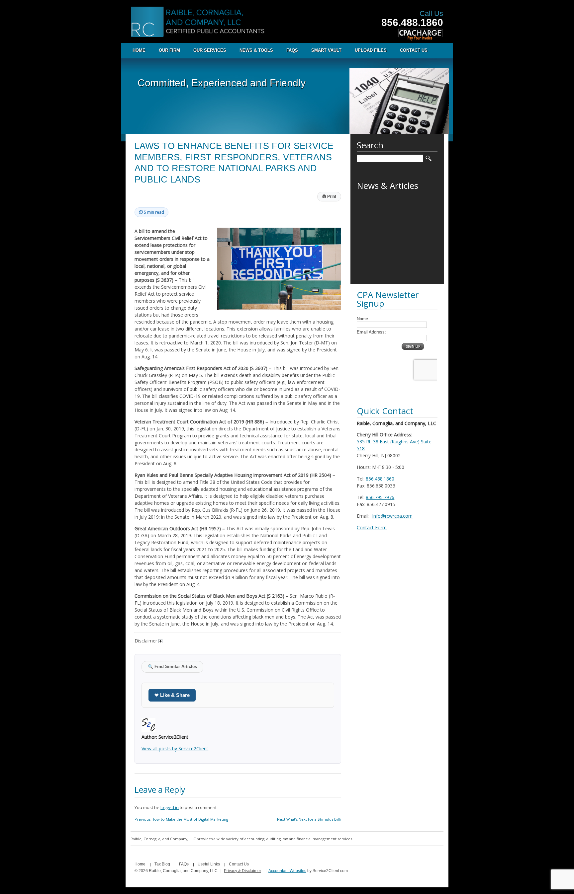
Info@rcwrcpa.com (392, 516)
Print (329, 196)
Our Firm (169, 50)
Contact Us (414, 50)
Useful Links (209, 864)
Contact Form (372, 527)
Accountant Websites (287, 870)
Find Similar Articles (172, 666)
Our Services (209, 50)
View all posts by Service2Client (175, 748)
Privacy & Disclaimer (242, 870)
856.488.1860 (412, 22)
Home (139, 50)
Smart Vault (326, 50)
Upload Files (371, 50)
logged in (169, 807)
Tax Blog (162, 864)
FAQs (292, 50)
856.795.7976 (380, 497)
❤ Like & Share (172, 695)
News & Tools (256, 50)
